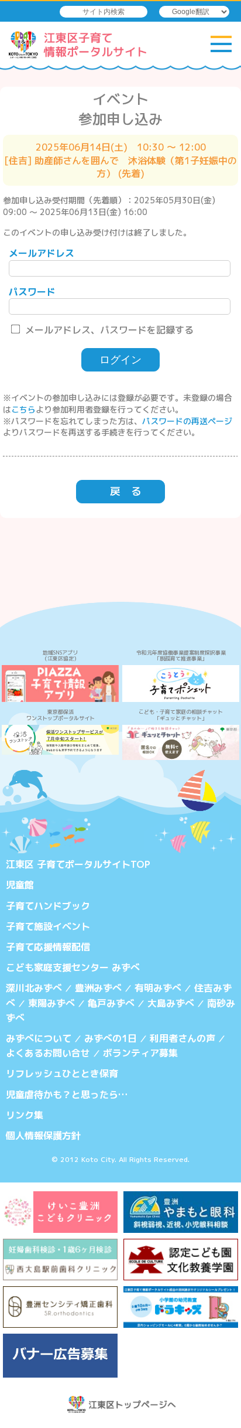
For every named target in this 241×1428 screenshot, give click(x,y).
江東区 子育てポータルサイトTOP (78, 864)
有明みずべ (158, 987)
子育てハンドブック (48, 905)
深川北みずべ (34, 987)
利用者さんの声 (182, 1038)
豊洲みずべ (98, 987)
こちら (23, 409)
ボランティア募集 (140, 1053)
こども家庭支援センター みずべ (73, 967)
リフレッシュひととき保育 (62, 1073)
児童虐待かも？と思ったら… (67, 1094)
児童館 (20, 884)
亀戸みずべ (111, 1003)
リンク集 (24, 1115)
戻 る (125, 491)
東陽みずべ (51, 1003)
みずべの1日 (110, 1038)
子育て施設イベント (48, 926)
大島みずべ (170, 1003)
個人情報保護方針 (43, 1135)
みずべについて (38, 1038)
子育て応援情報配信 (48, 946)
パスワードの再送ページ (187, 421)
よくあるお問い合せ (48, 1053)
